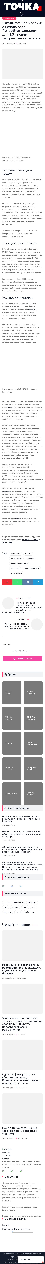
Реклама (5, 1225)
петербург (15, 568)
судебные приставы (31, 568)
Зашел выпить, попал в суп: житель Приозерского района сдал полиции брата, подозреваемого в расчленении (22, 1024)
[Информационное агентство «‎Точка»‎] (22, 7)
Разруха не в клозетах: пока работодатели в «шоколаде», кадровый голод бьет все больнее (21, 969)
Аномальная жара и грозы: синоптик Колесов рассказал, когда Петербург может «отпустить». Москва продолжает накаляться (22, 866)
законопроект (16, 558)
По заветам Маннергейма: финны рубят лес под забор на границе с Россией (21, 819)
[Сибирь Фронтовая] (33, 743)
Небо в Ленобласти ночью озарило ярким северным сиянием (19, 1130)
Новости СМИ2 (25, 1259)
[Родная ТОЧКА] (11, 768)
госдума (28, 553)
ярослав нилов (16, 573)
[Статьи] (11, 743)
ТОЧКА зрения (9, 18)
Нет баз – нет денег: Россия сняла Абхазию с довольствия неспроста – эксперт (21, 834)
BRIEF (10, 407)
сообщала (32, 309)
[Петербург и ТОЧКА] (33, 768)
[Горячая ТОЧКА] (33, 793)
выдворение (15, 553)
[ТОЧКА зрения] (11, 718)
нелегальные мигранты (19, 563)
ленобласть (31, 558)
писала (18, 518)
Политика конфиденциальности (16, 1229)
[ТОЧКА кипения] (33, 692)
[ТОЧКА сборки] (11, 692)
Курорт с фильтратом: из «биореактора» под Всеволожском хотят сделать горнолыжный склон (21, 1079)
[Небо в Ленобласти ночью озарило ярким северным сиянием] (22, 1108)
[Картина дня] (11, 793)
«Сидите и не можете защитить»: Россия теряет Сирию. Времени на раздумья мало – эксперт (22, 849)
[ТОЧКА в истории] (33, 718)
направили (6, 491)
